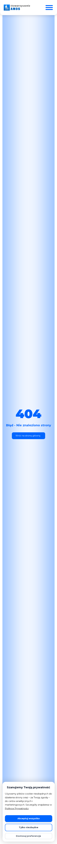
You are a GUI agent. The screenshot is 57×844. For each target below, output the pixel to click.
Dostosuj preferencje (28, 836)
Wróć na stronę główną (28, 435)
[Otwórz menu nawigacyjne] (49, 8)
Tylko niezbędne (28, 827)
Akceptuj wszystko (28, 818)
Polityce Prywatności (17, 808)
